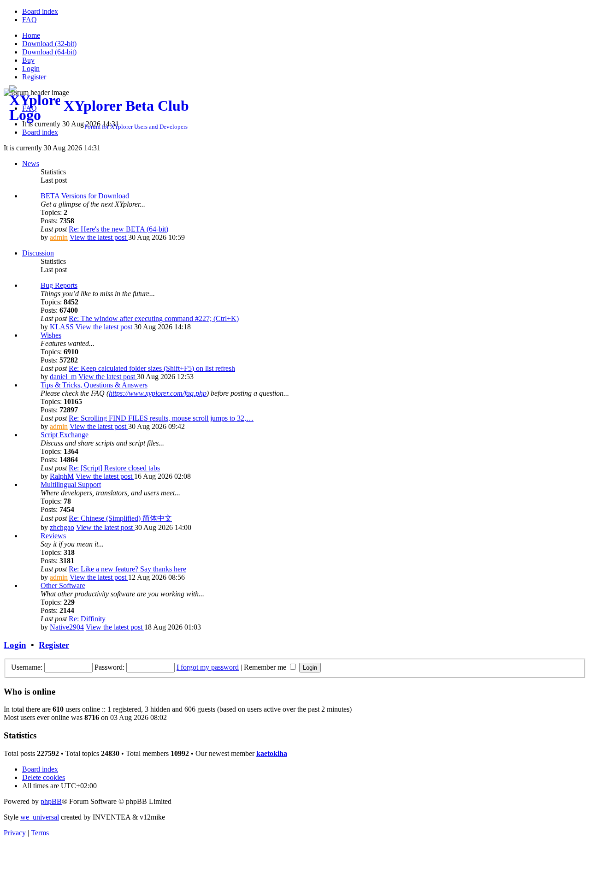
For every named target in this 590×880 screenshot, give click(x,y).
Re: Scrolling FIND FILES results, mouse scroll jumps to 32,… (161, 418)
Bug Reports (59, 285)
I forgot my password (208, 667)
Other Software (63, 585)
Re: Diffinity (87, 619)
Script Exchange (64, 435)
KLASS (62, 327)
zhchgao (62, 527)
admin (59, 237)
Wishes (51, 335)
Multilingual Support (71, 484)
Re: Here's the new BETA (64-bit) (118, 229)
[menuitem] (40, 11)
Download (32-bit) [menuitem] (49, 44)
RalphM (62, 476)
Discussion (38, 253)
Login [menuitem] (31, 68)
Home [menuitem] (31, 35)
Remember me (266, 667)
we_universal (39, 817)
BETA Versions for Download (85, 196)
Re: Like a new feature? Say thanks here (127, 569)
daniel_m (63, 377)
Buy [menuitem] (28, 60)
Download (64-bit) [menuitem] (49, 52)
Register (54, 645)
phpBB (51, 801)
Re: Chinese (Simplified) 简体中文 (120, 518)
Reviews (53, 536)
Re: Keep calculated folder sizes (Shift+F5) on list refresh (152, 368)
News (30, 163)
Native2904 (67, 627)
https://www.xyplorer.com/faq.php (157, 393)
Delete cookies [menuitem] (43, 777)
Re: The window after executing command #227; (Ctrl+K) (154, 318)
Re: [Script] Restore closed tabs (114, 468)
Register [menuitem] (34, 77)
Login (15, 645)
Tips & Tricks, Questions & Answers (94, 385)
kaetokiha (271, 753)
